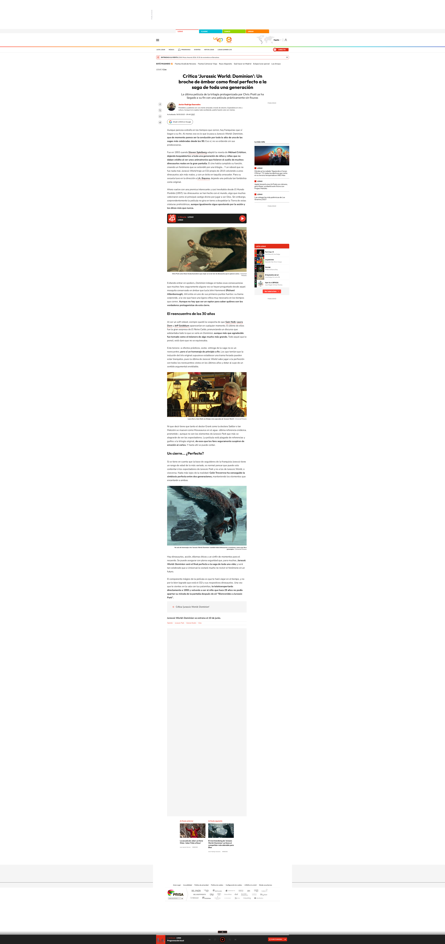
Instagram (208, 860)
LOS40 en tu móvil (251, 885)
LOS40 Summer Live (225, 50)
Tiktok (213, 860)
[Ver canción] (260, 253)
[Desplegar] (222, 932)
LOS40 (180, 31)
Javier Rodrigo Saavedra (189, 104)
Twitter (160, 110)
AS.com (247, 890)
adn (255, 890)
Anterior (209, 939)
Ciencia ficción (191, 623)
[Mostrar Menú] (159, 40)
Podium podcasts (217, 897)
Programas (185, 50)
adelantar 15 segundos (230, 939)
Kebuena (261, 893)
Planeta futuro (253, 893)
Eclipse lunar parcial (261, 64)
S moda (237, 897)
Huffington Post (199, 893)
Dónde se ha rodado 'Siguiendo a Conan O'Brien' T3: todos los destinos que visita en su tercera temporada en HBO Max (270, 173)
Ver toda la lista (270, 291)
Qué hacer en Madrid (242, 64)
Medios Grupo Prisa (175, 898)
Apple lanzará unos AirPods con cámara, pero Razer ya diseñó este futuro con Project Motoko (271, 186)
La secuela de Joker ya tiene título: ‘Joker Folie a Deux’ (191, 842)
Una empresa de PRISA (175, 892)
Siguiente (235, 939)
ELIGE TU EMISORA (276, 939)
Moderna (206, 897)
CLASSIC (204, 31)
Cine (165, 69)
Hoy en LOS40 (209, 50)
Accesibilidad (187, 885)
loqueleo (247, 897)
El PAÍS (196, 890)
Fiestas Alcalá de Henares (185, 64)
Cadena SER (240, 890)
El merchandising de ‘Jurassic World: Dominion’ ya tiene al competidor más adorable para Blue (221, 844)
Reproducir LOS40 (242, 218)
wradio (219, 893)
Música (171, 50)
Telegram (160, 122)
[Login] (286, 40)
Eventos (197, 50)
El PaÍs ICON (227, 897)
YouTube (218, 860)
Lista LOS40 (160, 50)
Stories (236, 860)
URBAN (250, 31)
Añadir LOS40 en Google (182, 122)
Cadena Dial (236, 893)
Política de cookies (217, 885)
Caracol (264, 890)
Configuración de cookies (234, 885)
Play (222, 939)
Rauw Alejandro (225, 64)
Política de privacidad (201, 885)
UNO (212, 893)
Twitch (232, 860)
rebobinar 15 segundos (215, 939)
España (276, 40)
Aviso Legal (177, 885)
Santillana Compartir (230, 890)
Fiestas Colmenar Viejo (207, 64)
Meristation (258, 897)
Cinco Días (227, 893)
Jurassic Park (179, 623)
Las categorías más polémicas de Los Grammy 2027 (269, 198)
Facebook (160, 104)
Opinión (170, 623)
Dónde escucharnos (265, 885)
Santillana (218, 890)
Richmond (194, 897)
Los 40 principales (207, 890)
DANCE (227, 31)
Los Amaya (276, 64)
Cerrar (287, 57)
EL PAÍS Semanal (245, 893)
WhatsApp (160, 116)
